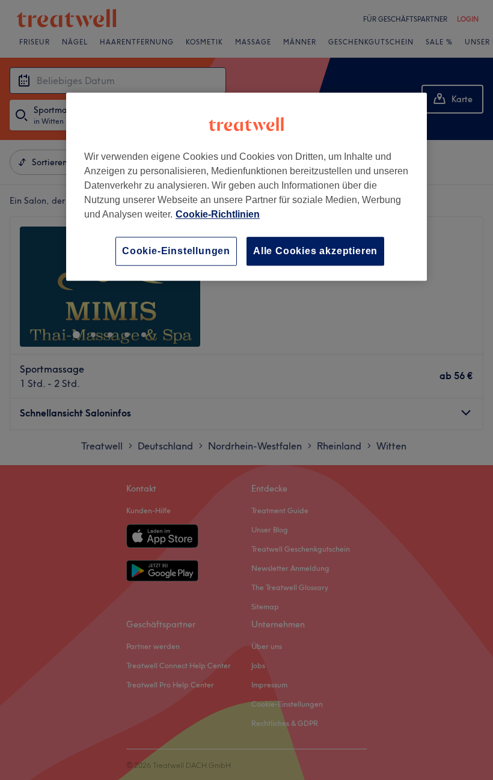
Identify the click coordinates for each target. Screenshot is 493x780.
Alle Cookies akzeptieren (315, 251)
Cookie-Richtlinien (218, 214)
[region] (246, 187)
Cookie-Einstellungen (176, 251)
